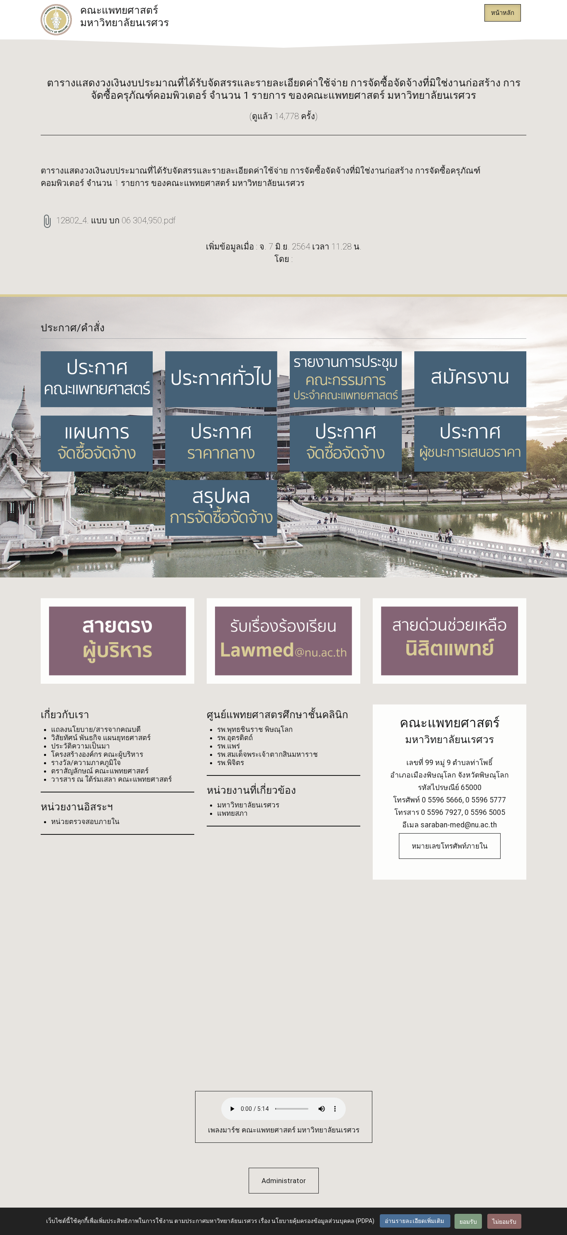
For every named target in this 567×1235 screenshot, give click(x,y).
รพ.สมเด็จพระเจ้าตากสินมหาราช (267, 754)
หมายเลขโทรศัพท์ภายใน (450, 846)
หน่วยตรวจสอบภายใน (85, 821)
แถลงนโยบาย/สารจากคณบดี (96, 729)
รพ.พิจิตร (230, 762)
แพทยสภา (232, 813)
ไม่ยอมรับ (504, 1221)
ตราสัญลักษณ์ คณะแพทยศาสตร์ (100, 771)
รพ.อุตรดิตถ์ (235, 738)
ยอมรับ (468, 1221)
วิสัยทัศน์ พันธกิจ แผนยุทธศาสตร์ (101, 738)
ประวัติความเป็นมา (80, 746)
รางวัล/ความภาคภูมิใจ (86, 762)
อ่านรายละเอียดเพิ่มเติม (415, 1221)
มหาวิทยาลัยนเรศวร (248, 805)
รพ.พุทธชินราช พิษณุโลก (255, 729)
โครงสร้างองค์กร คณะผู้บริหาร (97, 754)
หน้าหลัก (502, 13)
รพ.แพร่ (228, 746)
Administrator (284, 1180)
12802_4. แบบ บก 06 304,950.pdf (116, 220)
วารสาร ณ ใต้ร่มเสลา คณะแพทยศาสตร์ (111, 779)
